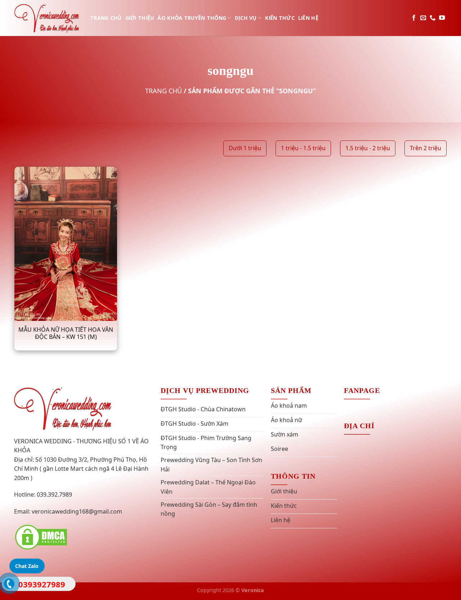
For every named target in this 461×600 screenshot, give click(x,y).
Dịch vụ (246, 17)
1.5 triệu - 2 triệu (367, 148)
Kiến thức (280, 17)
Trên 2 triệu (425, 148)
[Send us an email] (423, 18)
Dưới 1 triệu (245, 148)
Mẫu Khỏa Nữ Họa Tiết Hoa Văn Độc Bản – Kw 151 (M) (65, 333)
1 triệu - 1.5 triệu (303, 148)
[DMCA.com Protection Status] (41, 537)
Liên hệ (308, 17)
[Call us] (432, 18)
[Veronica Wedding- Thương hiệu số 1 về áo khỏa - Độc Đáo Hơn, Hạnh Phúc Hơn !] (46, 18)
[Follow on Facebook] (414, 18)
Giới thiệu (139, 17)
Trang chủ (106, 17)
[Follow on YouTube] (442, 18)
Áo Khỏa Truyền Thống (191, 17)
